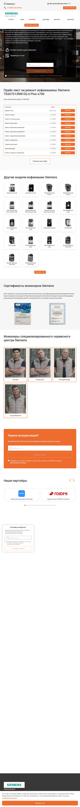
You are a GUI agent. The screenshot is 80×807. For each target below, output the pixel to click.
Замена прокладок (11, 144)
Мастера (57, 19)
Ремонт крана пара (11, 123)
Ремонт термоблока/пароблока (15, 136)
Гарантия (32, 19)
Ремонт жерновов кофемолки (14, 131)
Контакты (70, 19)
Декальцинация (10, 148)
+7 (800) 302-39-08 (14, 8)
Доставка (45, 19)
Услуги (10, 19)
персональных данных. (56, 75)
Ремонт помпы (9, 115)
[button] (70, 480)
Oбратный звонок (32, 25)
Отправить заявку (40, 71)
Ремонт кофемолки (11, 140)
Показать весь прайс (40, 161)
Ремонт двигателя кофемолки (14, 127)
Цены (22, 19)
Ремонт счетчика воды (12, 119)
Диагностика (9, 110)
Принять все (40, 803)
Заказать (68, 110)
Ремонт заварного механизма (14, 153)
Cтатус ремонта (69, 7)
